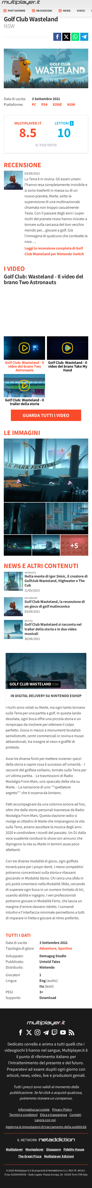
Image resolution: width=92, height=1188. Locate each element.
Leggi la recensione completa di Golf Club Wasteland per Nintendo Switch (54, 251)
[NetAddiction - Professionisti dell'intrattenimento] (57, 1140)
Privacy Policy (62, 1109)
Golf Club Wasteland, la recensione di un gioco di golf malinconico (55, 604)
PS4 (44, 104)
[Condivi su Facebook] (57, 37)
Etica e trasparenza (53, 1114)
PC (34, 104)
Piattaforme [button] (16, 10)
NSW (71, 104)
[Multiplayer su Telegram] (46, 1032)
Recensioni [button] (44, 10)
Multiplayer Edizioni (59, 1156)
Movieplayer (34, 1149)
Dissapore (53, 1149)
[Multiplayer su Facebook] (20, 1032)
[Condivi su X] (66, 37)
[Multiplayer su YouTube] (63, 1032)
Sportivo (65, 948)
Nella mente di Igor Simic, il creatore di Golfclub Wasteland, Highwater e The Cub (56, 581)
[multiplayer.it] (46, 1022)
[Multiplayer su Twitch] (54, 1032)
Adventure (47, 948)
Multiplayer (14, 1149)
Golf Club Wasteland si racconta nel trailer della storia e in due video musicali (53, 629)
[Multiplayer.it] (21, 2)
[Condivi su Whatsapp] (75, 37)
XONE (57, 104)
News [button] (67, 10)
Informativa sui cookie (34, 1109)
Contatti (75, 1114)
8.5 (28, 132)
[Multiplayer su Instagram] (37, 1032)
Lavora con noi (45, 1120)
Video (81, 10)
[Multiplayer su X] (29, 1032)
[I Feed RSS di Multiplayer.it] (71, 1032)
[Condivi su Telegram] (84, 37)
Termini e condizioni (23, 1114)
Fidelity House (73, 1149)
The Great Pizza (30, 1156)
